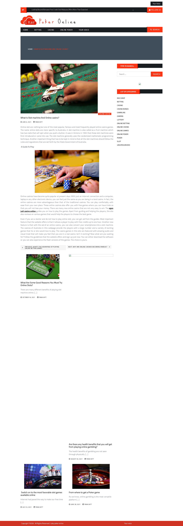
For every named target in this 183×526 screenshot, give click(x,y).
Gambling (121, 112)
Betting (38, 29)
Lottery (120, 120)
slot (119, 141)
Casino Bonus (123, 109)
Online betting (123, 123)
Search (156, 29)
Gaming (120, 116)
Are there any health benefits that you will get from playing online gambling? (90, 445)
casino (51, 29)
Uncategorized (123, 145)
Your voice (156, 3)
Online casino (104, 114)
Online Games (123, 130)
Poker (119, 138)
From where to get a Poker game (84, 492)
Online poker (66, 29)
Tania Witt (39, 121)
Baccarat (121, 98)
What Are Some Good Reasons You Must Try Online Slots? (41, 284)
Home (25, 29)
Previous (133, 10)
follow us (156, 9)
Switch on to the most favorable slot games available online (41, 493)
